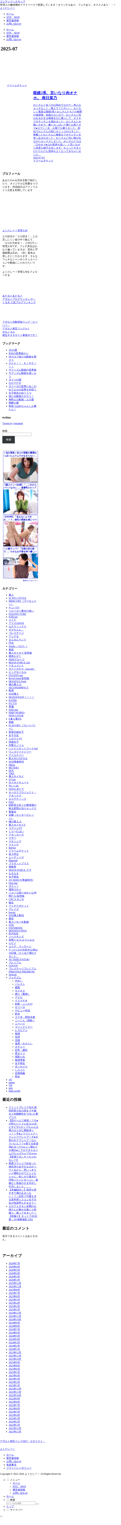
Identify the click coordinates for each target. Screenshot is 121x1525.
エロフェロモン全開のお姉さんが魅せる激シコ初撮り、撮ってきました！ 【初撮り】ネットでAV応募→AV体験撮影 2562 (23, 1213)
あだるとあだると (12, 296)
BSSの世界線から (18, 353)
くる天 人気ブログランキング (19, 302)
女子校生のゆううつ (20, 393)
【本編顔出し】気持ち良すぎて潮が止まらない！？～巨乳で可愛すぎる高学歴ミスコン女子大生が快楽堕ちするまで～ (22, 1196)
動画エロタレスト (30, 580)
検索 (4, 431)
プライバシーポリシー (19, 1468)
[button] (37, 1503)
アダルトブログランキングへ (18, 299)
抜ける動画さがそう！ (21, 396)
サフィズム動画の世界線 (22, 369)
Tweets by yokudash (12, 423)
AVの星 (13, 350)
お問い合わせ (13, 1461)
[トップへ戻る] (1, 1516)
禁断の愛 (14, 402)
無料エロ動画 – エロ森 (21, 399)
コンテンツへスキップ (12, 1)
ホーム (10, 1455)
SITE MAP (19, 1486)
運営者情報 (12, 1458)
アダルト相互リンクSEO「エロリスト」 (22, 1441)
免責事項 (11, 1464)
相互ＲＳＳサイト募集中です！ (20, 335)
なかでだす (15, 383)
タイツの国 (15, 379)
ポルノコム (8, 331)
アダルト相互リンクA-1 (15, 328)
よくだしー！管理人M (14, 230)
